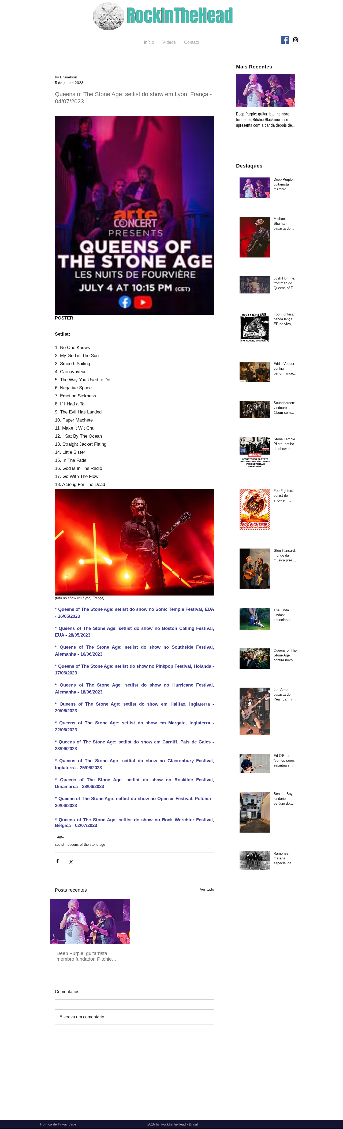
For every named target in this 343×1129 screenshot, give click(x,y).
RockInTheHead (180, 16)
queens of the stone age (86, 845)
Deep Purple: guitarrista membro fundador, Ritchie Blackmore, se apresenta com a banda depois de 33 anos (88, 956)
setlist (59, 845)
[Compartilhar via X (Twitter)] (70, 861)
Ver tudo (207, 889)
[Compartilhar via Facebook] (57, 861)
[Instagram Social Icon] (296, 40)
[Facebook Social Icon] (285, 40)
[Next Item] (286, 90)
